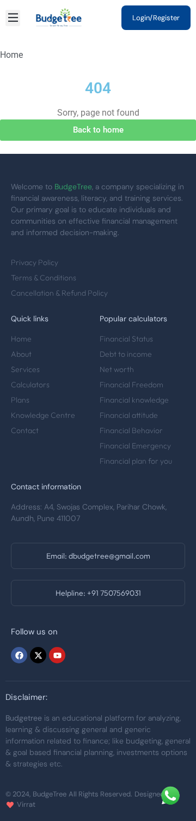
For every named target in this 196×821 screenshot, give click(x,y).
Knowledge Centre (43, 415)
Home (21, 339)
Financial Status (126, 339)
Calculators (30, 384)
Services (25, 369)
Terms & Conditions (43, 278)
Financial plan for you (136, 461)
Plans (20, 400)
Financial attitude (129, 415)
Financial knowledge (134, 400)
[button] (12, 18)
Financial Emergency (135, 446)
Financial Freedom (131, 384)
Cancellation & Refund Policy (59, 293)
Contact (25, 430)
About (21, 354)
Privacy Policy (34, 262)
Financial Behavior (131, 430)
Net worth (117, 369)
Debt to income (126, 354)
